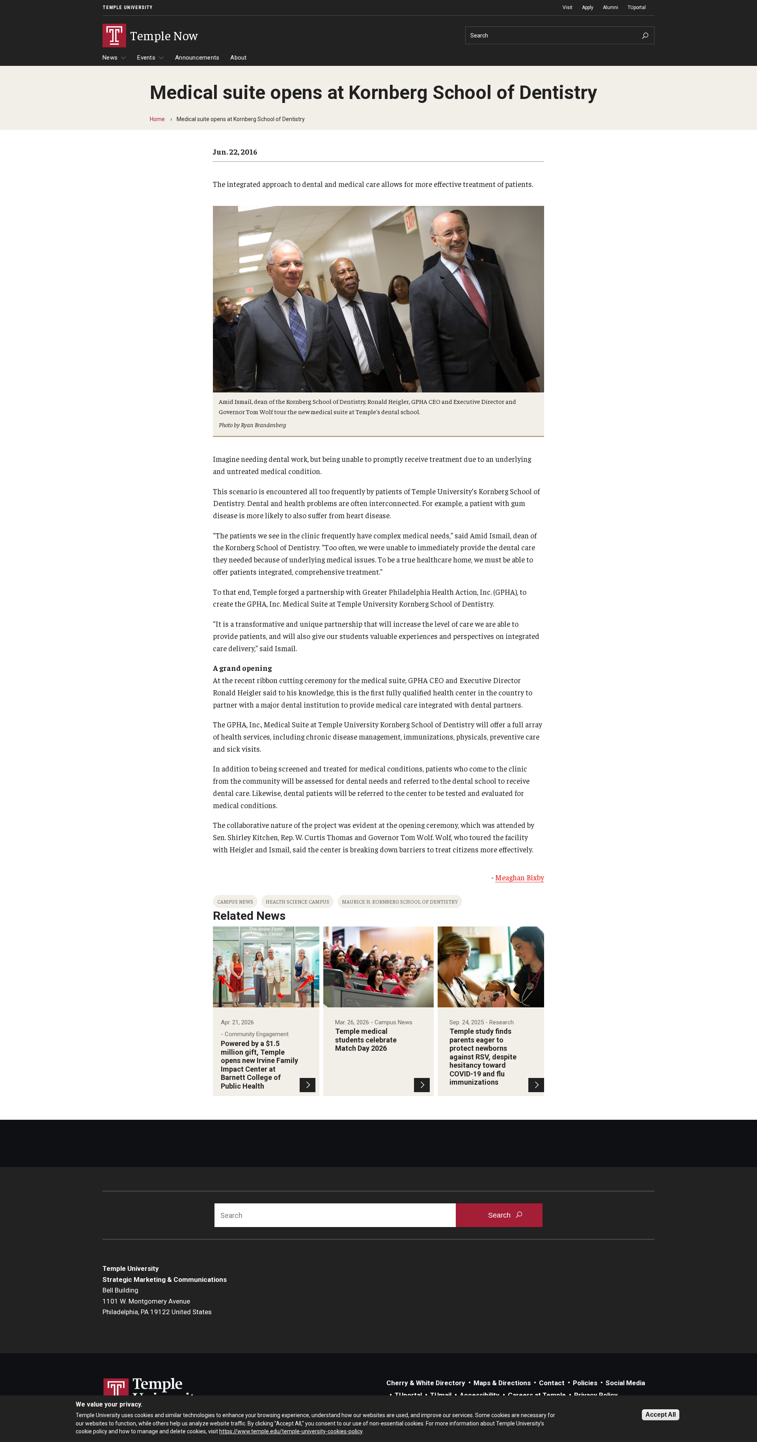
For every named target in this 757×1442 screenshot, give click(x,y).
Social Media (625, 1383)
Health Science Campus (297, 901)
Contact (552, 1383)
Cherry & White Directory (425, 1383)
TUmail (440, 1395)
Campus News (235, 901)
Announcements (197, 57)
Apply (587, 7)
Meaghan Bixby (519, 877)
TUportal (637, 7)
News (110, 57)
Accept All (660, 1414)
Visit (567, 7)
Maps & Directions (502, 1383)
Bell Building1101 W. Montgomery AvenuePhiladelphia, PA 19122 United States (157, 1301)
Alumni (610, 7)
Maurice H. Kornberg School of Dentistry (400, 901)
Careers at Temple (537, 1395)
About (238, 57)
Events (146, 57)
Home (157, 119)
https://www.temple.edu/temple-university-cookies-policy (290, 1431)
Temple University (128, 7)
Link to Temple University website (154, 1392)
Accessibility (480, 1395)
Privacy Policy (596, 1395)
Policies (585, 1383)
